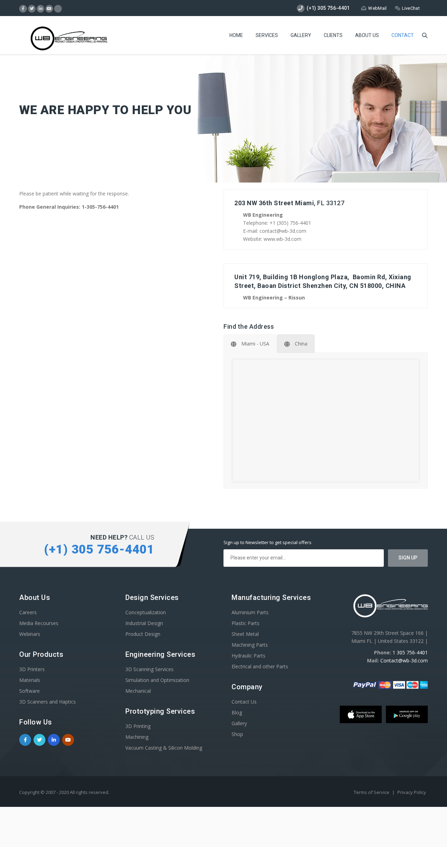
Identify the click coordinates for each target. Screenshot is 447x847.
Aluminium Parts (250, 612)
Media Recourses (38, 623)
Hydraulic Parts (248, 655)
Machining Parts (250, 644)
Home (236, 35)
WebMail (377, 8)
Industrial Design (144, 623)
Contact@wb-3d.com (404, 660)
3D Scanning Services (149, 669)
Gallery (301, 35)
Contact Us (244, 701)
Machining (136, 737)
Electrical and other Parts (260, 666)
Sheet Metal (245, 634)
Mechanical (138, 691)
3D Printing (138, 726)
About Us (367, 35)
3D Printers (32, 669)
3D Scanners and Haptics (47, 701)
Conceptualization (145, 612)
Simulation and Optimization (157, 680)
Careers (28, 612)
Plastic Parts (245, 623)
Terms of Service (372, 792)
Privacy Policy (411, 792)
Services (267, 35)
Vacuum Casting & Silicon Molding (163, 747)
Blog (237, 712)
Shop (237, 734)
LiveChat (411, 8)
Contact (402, 35)
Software (29, 691)
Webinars (29, 634)
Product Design (142, 634)
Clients (333, 35)
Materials (29, 680)
